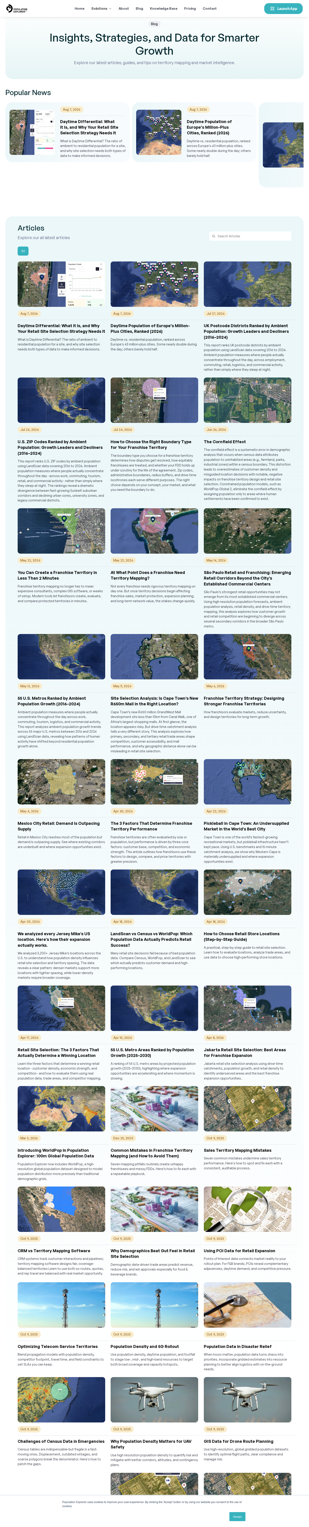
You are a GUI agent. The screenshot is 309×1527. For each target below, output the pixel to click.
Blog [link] (139, 8)
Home (79, 8)
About (124, 8)
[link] (67, 132)
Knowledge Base (163, 8)
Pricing (190, 8)
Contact (210, 8)
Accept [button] (237, 1516)
